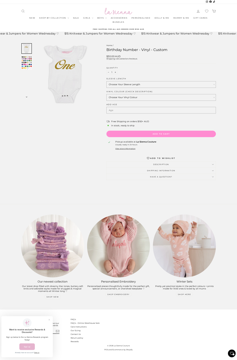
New (32, 18)
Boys (101, 18)
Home (109, 45)
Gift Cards (200, 18)
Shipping (110, 59)
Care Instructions (79, 327)
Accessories (119, 18)
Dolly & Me (162, 18)
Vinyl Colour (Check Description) (129, 92)
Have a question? (161, 177)
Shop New (52, 297)
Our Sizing (76, 330)
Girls (87, 18)
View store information (125, 149)
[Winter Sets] (184, 246)
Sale (76, 18)
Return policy (77, 338)
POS (106, 350)
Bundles (118, 22)
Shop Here (184, 294)
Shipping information (161, 171)
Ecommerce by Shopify (122, 350)
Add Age (111, 104)
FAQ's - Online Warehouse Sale (85, 323)
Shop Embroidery (118, 294)
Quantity (112, 68)
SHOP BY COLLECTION (53, 18)
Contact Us (76, 334)
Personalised (141, 18)
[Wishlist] (207, 11)
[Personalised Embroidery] (118, 246)
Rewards (75, 341)
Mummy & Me (181, 18)
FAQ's (73, 319)
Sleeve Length (116, 79)
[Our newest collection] (52, 246)
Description (161, 164)
